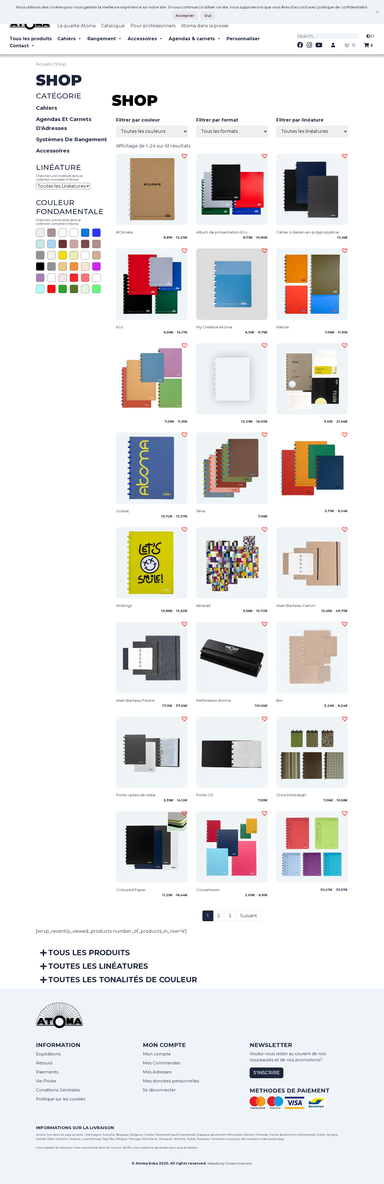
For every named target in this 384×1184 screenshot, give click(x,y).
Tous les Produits (89, 952)
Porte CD (204, 795)
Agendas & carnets (192, 38)
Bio (279, 700)
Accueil (43, 64)
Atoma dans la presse (205, 25)
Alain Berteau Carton (295, 605)
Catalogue (113, 25)
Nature (282, 327)
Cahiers (66, 38)
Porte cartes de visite (135, 795)
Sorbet (122, 511)
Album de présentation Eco (221, 232)
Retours (44, 1063)
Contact (19, 45)
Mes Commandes (161, 1063)
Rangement (101, 38)
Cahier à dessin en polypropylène (307, 232)
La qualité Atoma (76, 25)
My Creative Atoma (214, 327)
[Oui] (377, 12)
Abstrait (203, 605)
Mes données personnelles (171, 1081)
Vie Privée (46, 1081)
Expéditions (48, 1054)
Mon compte (157, 1054)
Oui (207, 15)
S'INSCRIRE (266, 1072)
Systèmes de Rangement (71, 139)
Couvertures (207, 889)
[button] (183, 155)
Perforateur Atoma (213, 700)
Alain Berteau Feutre (135, 700)
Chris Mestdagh (291, 795)
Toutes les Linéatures (98, 966)
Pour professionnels (152, 25)
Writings (124, 605)
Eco (119, 327)
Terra (200, 511)
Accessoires (142, 38)
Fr (372, 36)
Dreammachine (239, 1163)
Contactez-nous (222, 1139)
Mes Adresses (157, 1072)
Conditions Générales (58, 1090)
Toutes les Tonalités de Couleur (122, 979)
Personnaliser (243, 38)
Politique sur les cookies (60, 1099)
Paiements (47, 1072)
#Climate (124, 232)
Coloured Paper (131, 889)
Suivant (248, 915)
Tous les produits (31, 38)
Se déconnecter (159, 1090)
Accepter (184, 15)
